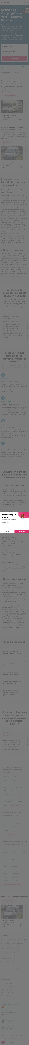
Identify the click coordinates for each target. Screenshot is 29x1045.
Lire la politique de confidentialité (8, 526)
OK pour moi (22, 531)
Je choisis (7, 531)
